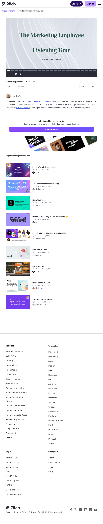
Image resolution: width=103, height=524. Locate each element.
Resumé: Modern (23, 108)
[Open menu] (99, 3)
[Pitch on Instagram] (90, 509)
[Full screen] (94, 74)
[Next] (20, 74)
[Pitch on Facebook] (80, 509)
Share (84, 86)
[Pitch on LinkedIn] (85, 509)
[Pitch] (14, 508)
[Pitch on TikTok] (70, 509)
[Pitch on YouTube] (95, 509)
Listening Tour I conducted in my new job (37, 101)
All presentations (8, 11)
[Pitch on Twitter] (75, 509)
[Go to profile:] (8, 96)
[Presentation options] (93, 86)
